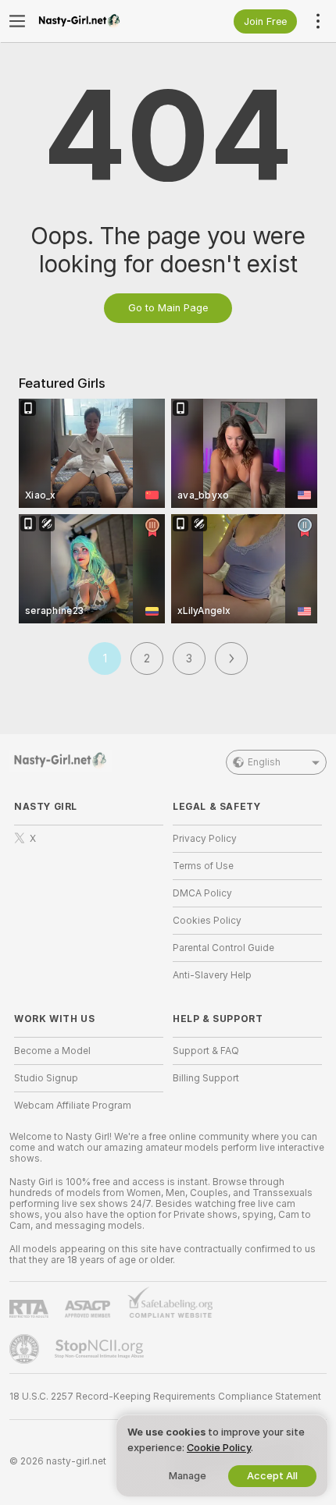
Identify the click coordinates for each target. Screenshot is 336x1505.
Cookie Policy (219, 1448)
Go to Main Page (168, 308)
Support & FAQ (206, 1050)
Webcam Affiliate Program (72, 1105)
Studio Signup (46, 1078)
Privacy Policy (205, 838)
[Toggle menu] (17, 21)
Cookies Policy (207, 920)
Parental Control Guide (223, 947)
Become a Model (52, 1050)
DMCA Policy (202, 893)
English (264, 762)
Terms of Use (203, 866)
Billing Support (206, 1078)
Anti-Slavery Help (212, 975)
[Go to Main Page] (101, 21)
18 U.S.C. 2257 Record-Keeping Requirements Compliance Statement (165, 1396)
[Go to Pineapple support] (25, 1349)
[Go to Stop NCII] (101, 1349)
